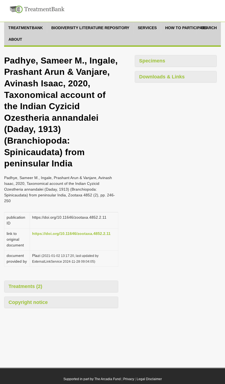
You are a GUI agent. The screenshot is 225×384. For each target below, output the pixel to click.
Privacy (128, 379)
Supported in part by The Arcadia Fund (92, 379)
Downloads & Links (162, 76)
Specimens (152, 61)
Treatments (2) (25, 286)
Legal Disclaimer (149, 379)
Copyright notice (28, 302)
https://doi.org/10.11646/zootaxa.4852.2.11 (71, 233)
